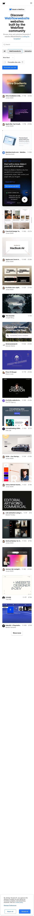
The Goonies (10, 316)
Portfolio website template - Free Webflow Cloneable (13, 400)
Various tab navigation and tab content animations (13, 569)
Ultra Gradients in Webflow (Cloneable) (13, 96)
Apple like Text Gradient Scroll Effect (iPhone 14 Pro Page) (14, 124)
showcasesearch (11, 344)
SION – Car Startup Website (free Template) (13, 456)
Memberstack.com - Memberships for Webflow (16, 152)
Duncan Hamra (10, 346)
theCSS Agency (11, 402)
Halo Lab (8, 430)
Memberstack (10, 154)
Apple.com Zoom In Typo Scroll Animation (13, 259)
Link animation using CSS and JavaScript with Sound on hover (14, 513)
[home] (3, 3)
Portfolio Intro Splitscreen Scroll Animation (13, 287)
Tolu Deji (8, 599)
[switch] (4, 62)
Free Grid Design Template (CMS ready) (13, 231)
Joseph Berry (10, 317)
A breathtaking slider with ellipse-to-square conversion (13, 428)
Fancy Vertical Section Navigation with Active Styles (13, 484)
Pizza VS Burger (11, 372)
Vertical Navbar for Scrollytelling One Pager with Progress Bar (13, 541)
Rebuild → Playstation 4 (13, 625)
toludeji (8, 597)
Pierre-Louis (9, 374)
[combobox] (8, 58)
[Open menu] (31, 3)
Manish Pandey (10, 515)
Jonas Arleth (10, 98)
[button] (10, 182)
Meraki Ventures (11, 627)
